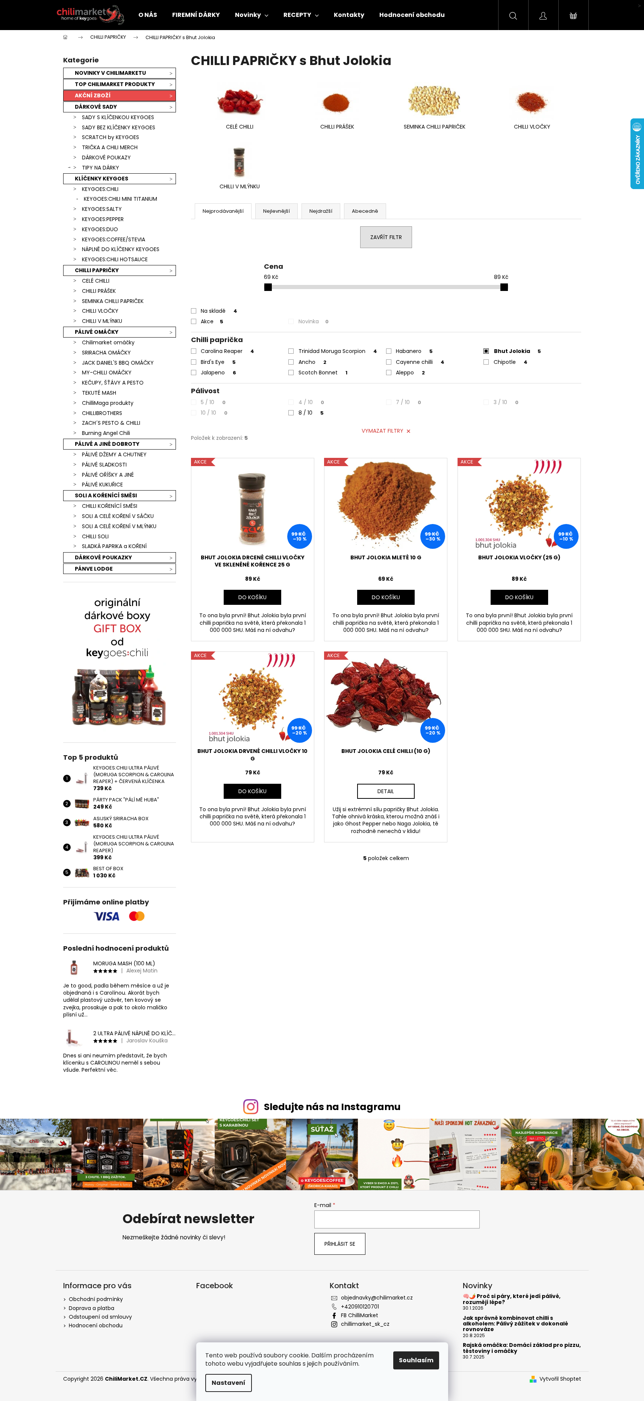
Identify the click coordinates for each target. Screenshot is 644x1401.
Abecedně (365, 211)
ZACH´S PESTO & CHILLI (111, 423)
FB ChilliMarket (359, 1315)
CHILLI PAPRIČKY (97, 270)
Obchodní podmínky (96, 1299)
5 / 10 (213, 402)
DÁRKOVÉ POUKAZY (106, 157)
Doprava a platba (91, 1308)
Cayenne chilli (420, 362)
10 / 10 (214, 413)
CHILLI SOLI (95, 536)
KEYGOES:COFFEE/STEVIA (113, 239)
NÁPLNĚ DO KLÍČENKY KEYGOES (120, 249)
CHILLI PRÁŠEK (99, 291)
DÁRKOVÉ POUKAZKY (103, 557)
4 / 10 (311, 402)
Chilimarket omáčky (108, 342)
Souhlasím (416, 1360)
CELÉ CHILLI (95, 281)
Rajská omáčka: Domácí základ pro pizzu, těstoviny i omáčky (522, 1348)
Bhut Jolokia (517, 351)
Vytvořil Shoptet (560, 1379)
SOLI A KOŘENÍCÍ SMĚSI (106, 495)
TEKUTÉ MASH (99, 393)
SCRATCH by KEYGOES (110, 137)
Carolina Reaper (227, 351)
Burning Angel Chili (106, 433)
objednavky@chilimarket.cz (377, 1297)
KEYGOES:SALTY (102, 209)
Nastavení (228, 1382)
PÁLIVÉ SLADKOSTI (104, 464)
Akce (212, 321)
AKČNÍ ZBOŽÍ (93, 95)
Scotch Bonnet (323, 372)
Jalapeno (218, 372)
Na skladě (219, 311)
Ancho (312, 362)
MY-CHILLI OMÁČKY (107, 372)
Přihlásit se (339, 1244)
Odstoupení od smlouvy (100, 1317)
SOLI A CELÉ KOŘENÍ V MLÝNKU (119, 526)
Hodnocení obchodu (96, 1325)
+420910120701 (360, 1306)
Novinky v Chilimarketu (110, 73)
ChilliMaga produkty (107, 403)
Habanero (414, 351)
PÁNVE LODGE (94, 569)
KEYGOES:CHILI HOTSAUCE (115, 259)
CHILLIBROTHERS (102, 413)
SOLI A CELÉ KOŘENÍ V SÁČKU (118, 516)
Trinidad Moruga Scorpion (338, 351)
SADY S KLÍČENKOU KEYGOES (118, 117)
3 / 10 (506, 402)
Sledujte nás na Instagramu (332, 1106)
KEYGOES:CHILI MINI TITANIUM (120, 199)
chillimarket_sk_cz (365, 1324)
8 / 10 (311, 413)
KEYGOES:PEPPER (103, 219)
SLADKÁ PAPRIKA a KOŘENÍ (114, 546)
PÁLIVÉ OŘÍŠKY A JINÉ (108, 475)
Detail (385, 791)
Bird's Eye (218, 362)
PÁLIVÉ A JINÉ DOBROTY (107, 444)
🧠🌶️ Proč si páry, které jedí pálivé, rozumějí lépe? (512, 1299)
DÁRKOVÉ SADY (96, 107)
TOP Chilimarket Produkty (115, 84)
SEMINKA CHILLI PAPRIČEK (113, 301)
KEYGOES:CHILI (100, 189)
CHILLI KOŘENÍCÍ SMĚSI (109, 506)
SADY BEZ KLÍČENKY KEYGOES (118, 127)
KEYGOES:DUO (100, 229)
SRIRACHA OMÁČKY (106, 352)
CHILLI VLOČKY (100, 311)
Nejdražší (320, 211)
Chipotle (510, 362)
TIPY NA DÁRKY (100, 167)
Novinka (314, 321)
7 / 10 (408, 402)
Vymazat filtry (382, 431)
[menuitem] (148, 15)
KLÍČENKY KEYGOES (101, 178)
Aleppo (410, 372)
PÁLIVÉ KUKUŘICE (102, 484)
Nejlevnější (276, 211)
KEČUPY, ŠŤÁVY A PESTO (113, 382)
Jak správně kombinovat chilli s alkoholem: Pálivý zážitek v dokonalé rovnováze (515, 1324)
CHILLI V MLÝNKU (102, 321)
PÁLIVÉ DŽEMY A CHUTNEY (114, 454)
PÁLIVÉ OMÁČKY (96, 332)
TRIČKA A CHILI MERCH (110, 147)
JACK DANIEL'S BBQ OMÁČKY (118, 363)
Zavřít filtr (386, 237)
